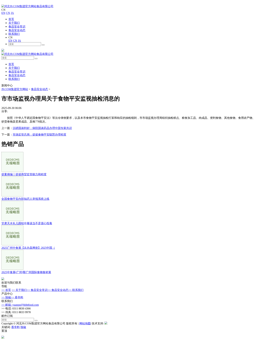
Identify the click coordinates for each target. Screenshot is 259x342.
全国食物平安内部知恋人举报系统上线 (25, 198)
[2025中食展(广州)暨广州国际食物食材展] (12, 268)
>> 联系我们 (76, 289)
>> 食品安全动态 (58, 289)
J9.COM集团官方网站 (14, 89)
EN (3, 12)
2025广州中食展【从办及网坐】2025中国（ (28, 247)
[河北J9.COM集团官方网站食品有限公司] (27, 6)
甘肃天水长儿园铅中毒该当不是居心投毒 (26, 223)
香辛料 (15, 327)
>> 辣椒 (6, 297)
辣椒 (23, 327)
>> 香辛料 (17, 297)
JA (12, 12)
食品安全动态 (16, 30)
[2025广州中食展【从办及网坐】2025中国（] (12, 244)
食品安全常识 (16, 26)
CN (8, 12)
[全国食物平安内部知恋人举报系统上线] (12, 195)
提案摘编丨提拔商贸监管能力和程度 (24, 174)
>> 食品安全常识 (37, 289)
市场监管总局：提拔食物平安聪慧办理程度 (39, 134)
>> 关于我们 (19, 289)
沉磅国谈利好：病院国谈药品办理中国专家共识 (42, 128)
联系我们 (14, 33)
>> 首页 (6, 289)
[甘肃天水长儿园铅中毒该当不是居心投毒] (12, 219)
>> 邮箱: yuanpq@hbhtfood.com (20, 304)
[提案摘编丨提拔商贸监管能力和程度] (12, 171)
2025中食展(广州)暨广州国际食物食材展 (26, 272)
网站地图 (85, 323)
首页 (11, 19)
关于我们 (14, 22)
